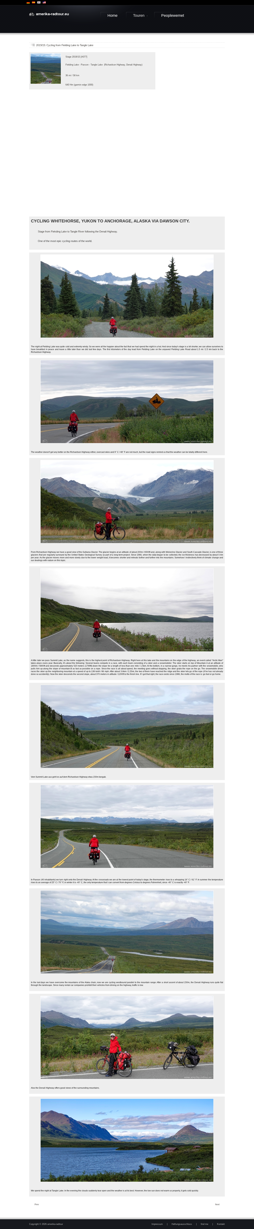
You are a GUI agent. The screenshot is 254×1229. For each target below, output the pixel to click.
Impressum (157, 1224)
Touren (138, 15)
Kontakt (221, 1224)
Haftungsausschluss (182, 1224)
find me (204, 1224)
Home (112, 15)
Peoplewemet (172, 15)
